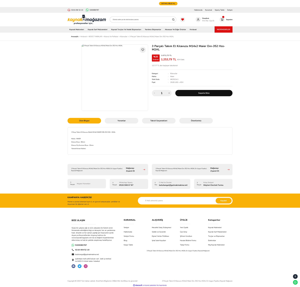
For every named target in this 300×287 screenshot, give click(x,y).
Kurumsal (208, 10)
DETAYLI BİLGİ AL (168, 3)
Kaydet (223, 200)
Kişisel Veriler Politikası (160, 236)
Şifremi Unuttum (186, 236)
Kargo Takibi (128, 245)
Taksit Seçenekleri (158, 120)
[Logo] (87, 19)
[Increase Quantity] (169, 93)
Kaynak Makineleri (215, 227)
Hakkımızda (198, 10)
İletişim (229, 10)
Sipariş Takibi (219, 10)
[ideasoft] (137, 285)
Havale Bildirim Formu (188, 240)
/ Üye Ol (211, 21)
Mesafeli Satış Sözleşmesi (161, 227)
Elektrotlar (212, 240)
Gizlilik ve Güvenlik (159, 232)
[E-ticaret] (150, 285)
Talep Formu (184, 245)
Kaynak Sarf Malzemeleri (217, 232)
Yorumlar (122, 120)
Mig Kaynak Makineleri (216, 245)
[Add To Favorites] (143, 50)
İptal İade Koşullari (159, 240)
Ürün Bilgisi (84, 120)
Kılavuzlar (173, 73)
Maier (172, 76)
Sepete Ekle (204, 93)
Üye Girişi (183, 232)
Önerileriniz (196, 120)
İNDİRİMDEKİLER (223, 29)
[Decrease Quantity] (154, 93)
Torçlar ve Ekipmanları (216, 236)
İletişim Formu (129, 236)
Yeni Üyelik (184, 227)
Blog (125, 240)
